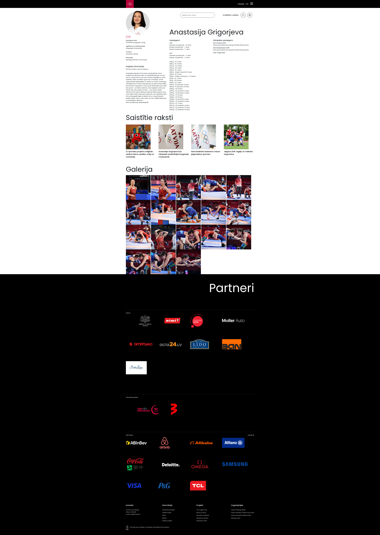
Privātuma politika (167, 521)
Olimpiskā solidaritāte (168, 510)
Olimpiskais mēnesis (202, 518)
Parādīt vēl (251, 435)
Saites (164, 515)
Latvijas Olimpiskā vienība (238, 510)
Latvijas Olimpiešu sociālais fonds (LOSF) (242, 512)
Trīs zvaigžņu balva (201, 510)
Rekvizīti (164, 518)
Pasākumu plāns (166, 512)
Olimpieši (241, 4)
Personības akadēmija (202, 515)
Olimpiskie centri (235, 518)
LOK (247, 4)
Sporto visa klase (201, 512)
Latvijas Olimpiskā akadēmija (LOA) (241, 515)
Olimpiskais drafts (201, 521)
